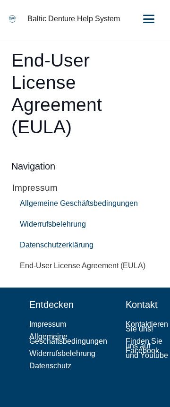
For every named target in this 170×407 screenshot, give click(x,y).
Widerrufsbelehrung (53, 224)
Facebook (142, 351)
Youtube (154, 355)
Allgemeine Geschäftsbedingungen (79, 203)
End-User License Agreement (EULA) (82, 266)
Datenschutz (50, 366)
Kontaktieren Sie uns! (147, 326)
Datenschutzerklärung (57, 245)
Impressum (35, 188)
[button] (149, 19)
